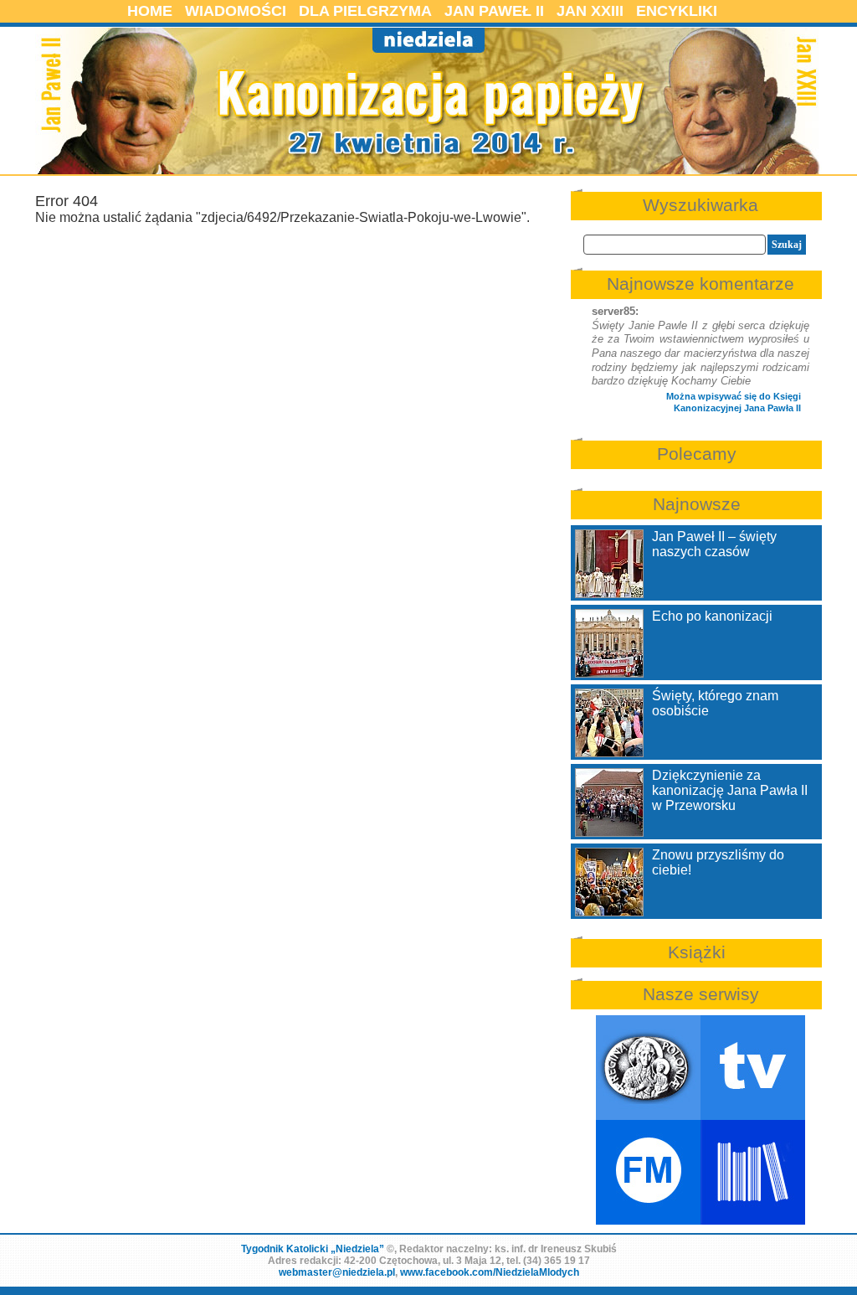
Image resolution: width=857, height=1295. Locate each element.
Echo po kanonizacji (712, 616)
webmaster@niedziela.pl (337, 1272)
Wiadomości (235, 11)
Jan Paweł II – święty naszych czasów (714, 544)
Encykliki (676, 11)
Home (149, 11)
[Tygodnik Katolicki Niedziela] (648, 1067)
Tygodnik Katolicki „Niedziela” (312, 1249)
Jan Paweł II (494, 11)
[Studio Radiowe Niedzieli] (648, 1172)
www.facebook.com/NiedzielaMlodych (489, 1272)
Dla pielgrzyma (365, 11)
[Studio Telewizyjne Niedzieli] (752, 1067)
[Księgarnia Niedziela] (752, 1172)
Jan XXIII (590, 11)
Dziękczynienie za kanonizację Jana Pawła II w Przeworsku (730, 790)
